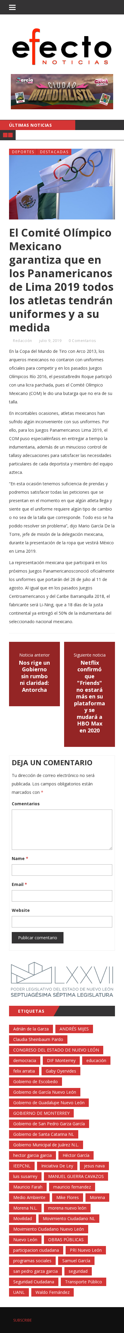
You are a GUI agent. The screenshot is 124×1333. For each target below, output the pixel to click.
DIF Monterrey (61, 1060)
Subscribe (22, 1320)
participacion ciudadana (36, 1250)
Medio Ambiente (29, 1197)
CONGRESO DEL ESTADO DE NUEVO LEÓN (56, 1050)
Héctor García (76, 1155)
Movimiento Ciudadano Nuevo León (48, 1229)
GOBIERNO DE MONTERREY (41, 1113)
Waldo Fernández (53, 1292)
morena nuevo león (67, 1208)
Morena (97, 1197)
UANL (19, 1292)
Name (20, 858)
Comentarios (26, 803)
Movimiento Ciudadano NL (69, 1218)
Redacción (22, 340)
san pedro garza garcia (35, 1271)
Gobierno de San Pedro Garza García (49, 1123)
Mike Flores (67, 1197)
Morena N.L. (25, 1208)
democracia (24, 1060)
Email (19, 884)
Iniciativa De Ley (57, 1166)
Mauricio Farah (27, 1187)
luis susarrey (25, 1176)
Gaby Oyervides (61, 1071)
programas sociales (32, 1260)
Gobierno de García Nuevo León (44, 1092)
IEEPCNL (21, 1166)
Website (21, 910)
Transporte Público (83, 1282)
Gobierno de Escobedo (35, 1081)
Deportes (23, 151)
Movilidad (22, 1218)
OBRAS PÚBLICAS (66, 1239)
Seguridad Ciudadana (33, 1282)
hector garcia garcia (32, 1155)
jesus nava (94, 1166)
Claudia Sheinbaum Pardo (38, 1039)
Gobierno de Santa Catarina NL (43, 1134)
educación (96, 1060)
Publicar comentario (37, 937)
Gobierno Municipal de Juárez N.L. (46, 1145)
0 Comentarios (82, 340)
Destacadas (54, 151)
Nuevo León (25, 1239)
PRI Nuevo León (86, 1250)
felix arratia (24, 1071)
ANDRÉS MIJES (74, 1029)
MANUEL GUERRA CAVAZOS (76, 1176)
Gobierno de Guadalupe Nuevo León (49, 1102)
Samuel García (76, 1260)
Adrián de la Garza (31, 1029)
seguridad (78, 1271)
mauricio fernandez (72, 1187)
